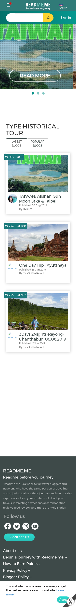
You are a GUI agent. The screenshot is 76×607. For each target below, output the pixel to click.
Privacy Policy (15, 570)
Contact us (19, 537)
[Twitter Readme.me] (16, 527)
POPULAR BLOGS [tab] (37, 144)
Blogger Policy (16, 577)
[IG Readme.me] (25, 527)
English (63, 7)
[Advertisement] (38, 403)
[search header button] (48, 17)
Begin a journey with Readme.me (34, 557)
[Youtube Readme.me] (35, 527)
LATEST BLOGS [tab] (17, 144)
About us (11, 551)
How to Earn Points (21, 564)
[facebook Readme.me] (7, 527)
